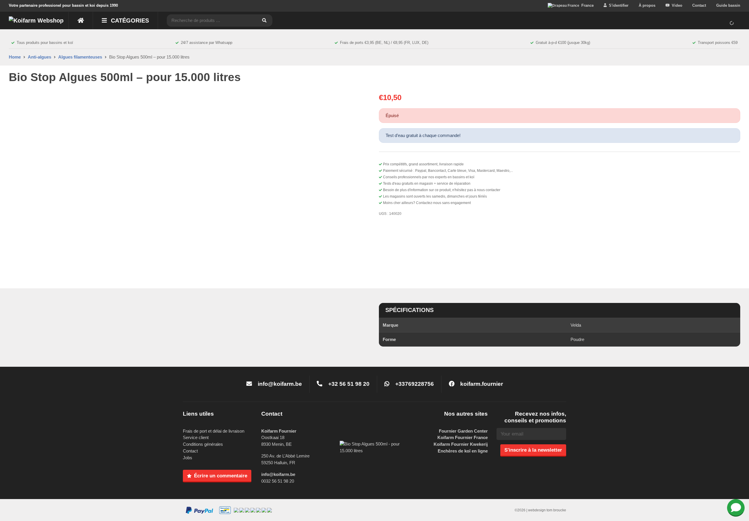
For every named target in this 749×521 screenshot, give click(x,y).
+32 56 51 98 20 (348, 384)
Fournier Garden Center (463, 431)
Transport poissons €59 (718, 42)
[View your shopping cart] (732, 23)
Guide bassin (728, 5)
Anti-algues (39, 56)
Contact (699, 5)
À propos (647, 5)
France (587, 5)
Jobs (187, 457)
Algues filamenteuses (80, 56)
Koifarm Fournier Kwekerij (461, 444)
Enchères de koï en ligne (463, 450)
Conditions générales (203, 444)
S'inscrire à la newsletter (533, 450)
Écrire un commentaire (220, 476)
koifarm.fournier (481, 384)
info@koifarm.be (280, 384)
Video (677, 5)
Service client (196, 437)
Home (15, 56)
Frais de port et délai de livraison (213, 431)
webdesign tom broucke (547, 510)
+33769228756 (414, 384)
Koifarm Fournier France (462, 437)
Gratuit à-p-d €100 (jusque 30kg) (563, 42)
